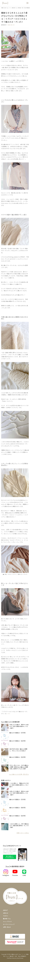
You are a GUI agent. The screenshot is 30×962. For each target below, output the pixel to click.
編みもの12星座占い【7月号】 (17, 732)
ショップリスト (7, 921)
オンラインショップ (8, 924)
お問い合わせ (7, 927)
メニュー (27, 2)
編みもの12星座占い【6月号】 (17, 741)
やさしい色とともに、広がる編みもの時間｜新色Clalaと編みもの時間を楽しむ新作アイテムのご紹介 (19, 767)
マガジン (5, 915)
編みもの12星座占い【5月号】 (17, 757)
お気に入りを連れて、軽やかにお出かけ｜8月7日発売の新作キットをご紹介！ (18, 726)
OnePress (9, 958)
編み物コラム (7, 918)
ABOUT (5, 910)
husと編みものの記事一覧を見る (19, 774)
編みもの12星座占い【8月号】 (17, 807)
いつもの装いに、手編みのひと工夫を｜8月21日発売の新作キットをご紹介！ (19, 785)
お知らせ (5, 913)
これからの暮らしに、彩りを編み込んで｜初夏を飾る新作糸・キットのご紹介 (19, 825)
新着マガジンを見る (23, 833)
